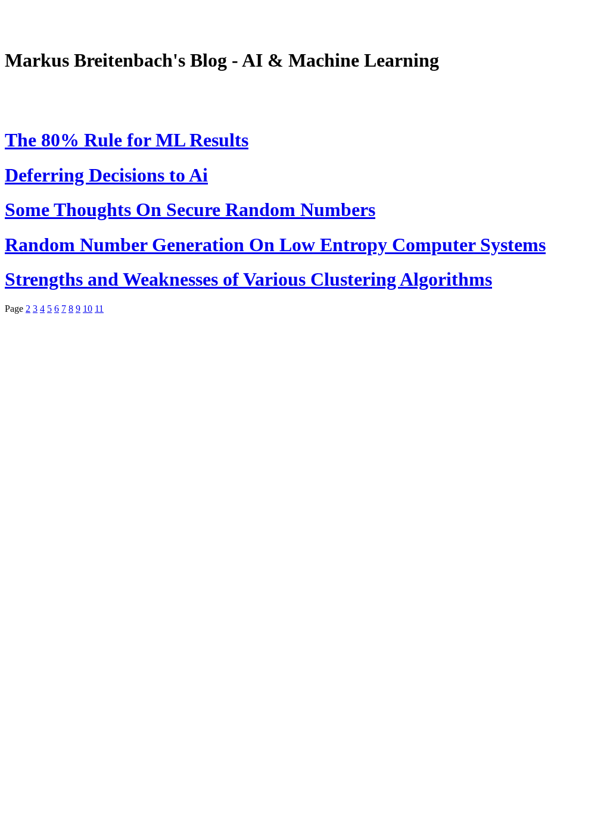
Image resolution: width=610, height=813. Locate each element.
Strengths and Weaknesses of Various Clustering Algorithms (248, 279)
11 (99, 309)
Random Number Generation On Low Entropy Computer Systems (275, 244)
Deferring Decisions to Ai (106, 175)
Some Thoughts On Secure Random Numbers (190, 209)
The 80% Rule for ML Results (126, 140)
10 (87, 309)
